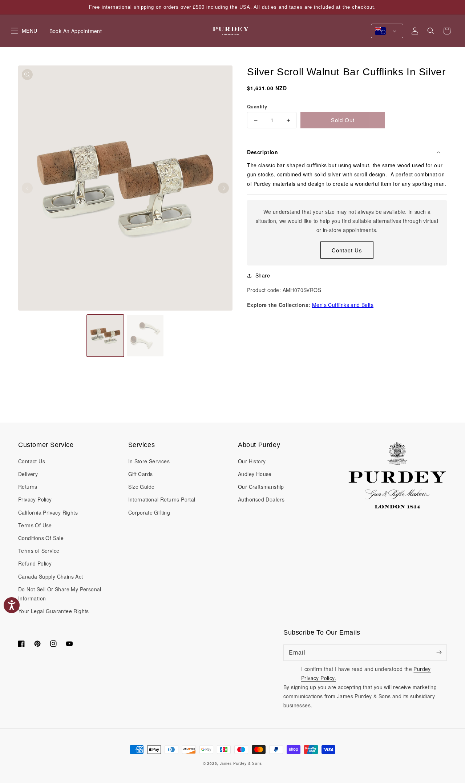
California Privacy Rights (48, 512)
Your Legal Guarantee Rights (53, 611)
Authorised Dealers (261, 499)
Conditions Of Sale (41, 538)
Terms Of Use (35, 525)
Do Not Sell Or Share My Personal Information (59, 594)
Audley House (255, 474)
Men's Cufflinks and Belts (342, 304)
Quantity (257, 106)
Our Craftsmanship (261, 486)
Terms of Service (38, 550)
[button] (431, 31)
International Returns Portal (161, 499)
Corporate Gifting (149, 512)
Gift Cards (140, 474)
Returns (27, 486)
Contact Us (347, 250)
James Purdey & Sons (241, 763)
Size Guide (141, 486)
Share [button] (262, 275)
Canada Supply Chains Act (50, 576)
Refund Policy (35, 563)
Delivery (28, 474)
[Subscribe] (439, 652)
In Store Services (149, 461)
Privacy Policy (35, 499)
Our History (252, 461)
